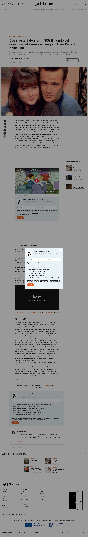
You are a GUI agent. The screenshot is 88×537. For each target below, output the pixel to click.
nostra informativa (46, 279)
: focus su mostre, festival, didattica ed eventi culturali (42, 265)
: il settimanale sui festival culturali (37, 275)
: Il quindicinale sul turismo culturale (37, 273)
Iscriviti (30, 284)
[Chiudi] (60, 250)
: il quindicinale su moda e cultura (37, 271)
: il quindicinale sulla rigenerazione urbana (39, 269)
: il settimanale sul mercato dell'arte (38, 267)
